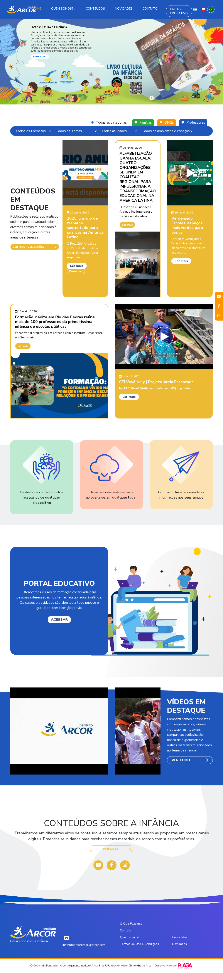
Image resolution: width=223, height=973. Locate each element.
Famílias (145, 122)
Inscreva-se (110, 848)
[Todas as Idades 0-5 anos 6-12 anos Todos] (119, 131)
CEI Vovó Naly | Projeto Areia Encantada (156, 382)
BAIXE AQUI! (39, 56)
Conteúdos (95, 9)
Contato (150, 9)
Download (76, 271)
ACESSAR (59, 619)
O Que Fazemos (131, 924)
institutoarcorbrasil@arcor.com (84, 945)
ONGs (169, 122)
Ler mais (76, 266)
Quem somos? (62, 9)
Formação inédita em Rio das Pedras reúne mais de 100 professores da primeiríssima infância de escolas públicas (55, 321)
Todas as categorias (111, 122)
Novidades (124, 9)
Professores (195, 122)
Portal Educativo (179, 11)
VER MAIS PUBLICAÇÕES (28, 247)
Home (36, 9)
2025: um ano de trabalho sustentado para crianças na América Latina (85, 228)
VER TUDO (181, 760)
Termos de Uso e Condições (139, 944)
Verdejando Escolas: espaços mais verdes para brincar (187, 225)
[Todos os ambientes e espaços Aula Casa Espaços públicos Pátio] (167, 131)
